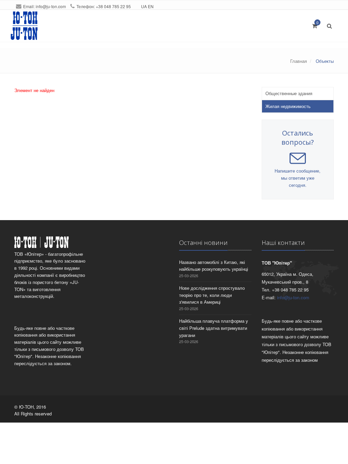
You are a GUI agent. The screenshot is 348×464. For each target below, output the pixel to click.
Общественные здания (288, 93)
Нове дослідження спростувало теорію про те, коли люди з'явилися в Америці (212, 295)
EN (151, 6)
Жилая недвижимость (288, 106)
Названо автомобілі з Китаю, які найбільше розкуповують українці (213, 265)
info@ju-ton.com (51, 6)
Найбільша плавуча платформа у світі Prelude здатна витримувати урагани (213, 328)
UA (144, 6)
